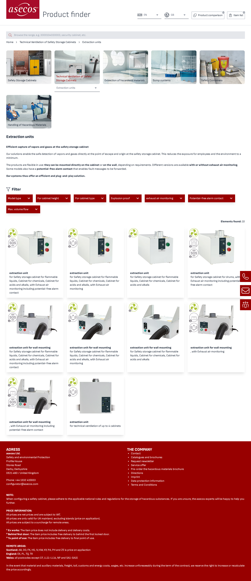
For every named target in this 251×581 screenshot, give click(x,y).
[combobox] (150, 15)
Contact (136, 453)
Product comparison (210, 15)
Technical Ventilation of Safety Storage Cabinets (48, 42)
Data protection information (147, 480)
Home (9, 42)
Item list (238, 15)
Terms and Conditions (144, 484)
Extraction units (91, 42)
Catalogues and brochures (146, 457)
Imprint (135, 477)
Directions (137, 473)
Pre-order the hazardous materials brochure (157, 469)
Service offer (138, 465)
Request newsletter (142, 461)
